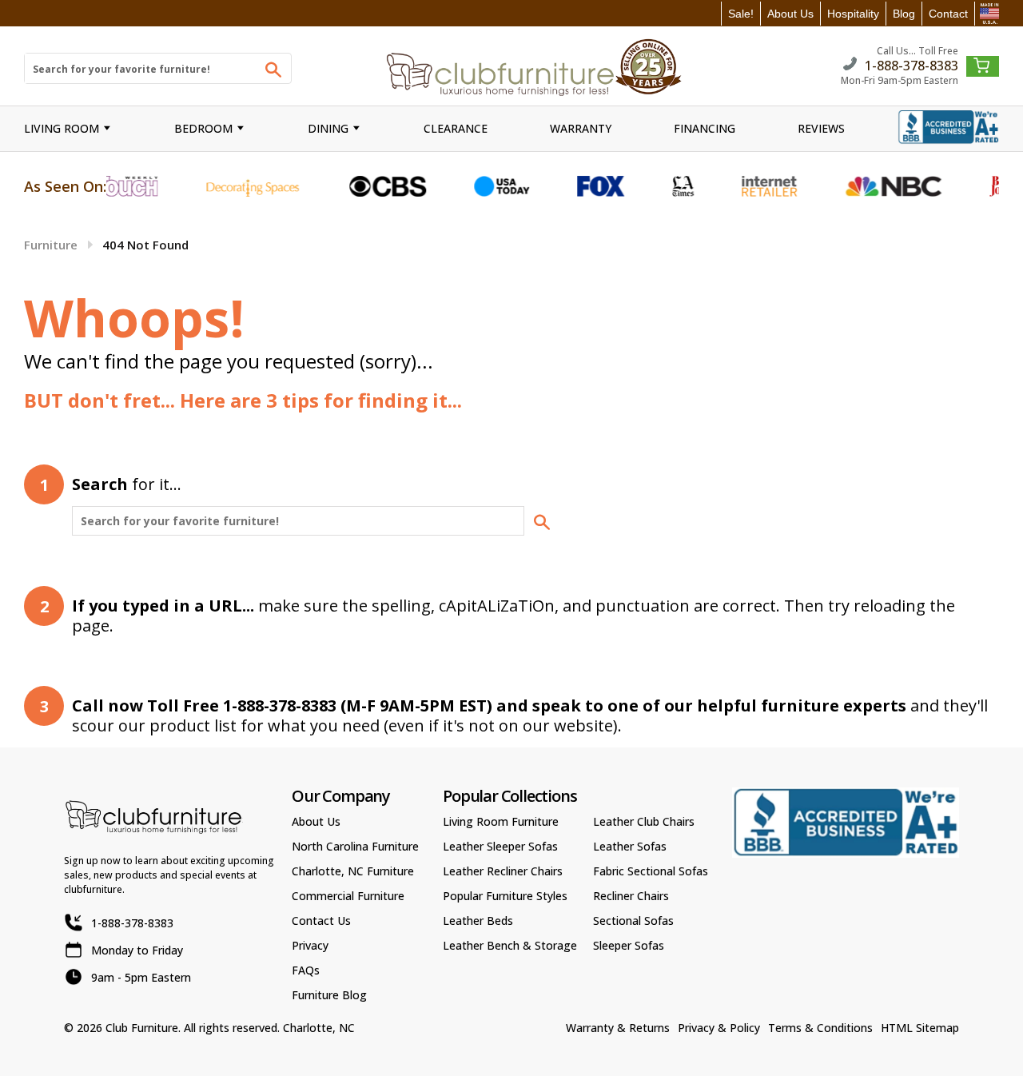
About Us (790, 13)
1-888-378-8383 (911, 64)
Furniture (51, 245)
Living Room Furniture (501, 821)
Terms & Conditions (820, 1027)
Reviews (821, 128)
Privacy (310, 945)
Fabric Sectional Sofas (650, 871)
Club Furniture (141, 1027)
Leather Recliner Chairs (503, 871)
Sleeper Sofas (628, 945)
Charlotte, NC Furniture (353, 871)
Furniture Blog (329, 994)
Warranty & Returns (618, 1027)
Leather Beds (478, 920)
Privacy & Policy (719, 1027)
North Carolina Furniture (355, 846)
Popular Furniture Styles (505, 895)
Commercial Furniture (348, 895)
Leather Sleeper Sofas (500, 846)
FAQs (306, 970)
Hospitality (853, 13)
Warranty (580, 128)
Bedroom (203, 128)
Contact (948, 13)
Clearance (456, 128)
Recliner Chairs (631, 895)
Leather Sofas (630, 846)
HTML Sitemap (920, 1027)
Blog (904, 13)
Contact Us (321, 920)
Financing (704, 128)
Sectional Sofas (633, 920)
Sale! (741, 13)
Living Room (61, 128)
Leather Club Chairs (644, 821)
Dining (328, 128)
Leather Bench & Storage (510, 945)
